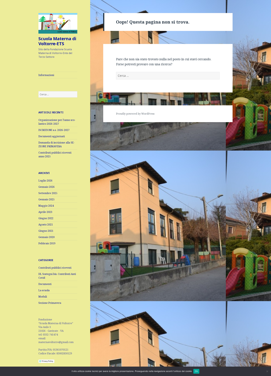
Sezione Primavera (49, 303)
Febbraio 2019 (46, 243)
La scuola (44, 290)
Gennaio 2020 (46, 237)
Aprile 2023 (45, 212)
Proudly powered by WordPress (135, 113)
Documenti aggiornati (51, 136)
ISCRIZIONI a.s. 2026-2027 (53, 130)
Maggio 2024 (46, 205)
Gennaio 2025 (46, 199)
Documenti (44, 284)
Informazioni (46, 75)
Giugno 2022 (45, 218)
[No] (267, 371)
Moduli (42, 296)
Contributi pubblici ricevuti (54, 267)
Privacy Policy (47, 361)
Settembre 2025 (47, 193)
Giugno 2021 (45, 231)
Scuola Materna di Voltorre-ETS (57, 41)
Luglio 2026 (45, 180)
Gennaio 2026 (46, 187)
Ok (196, 371)
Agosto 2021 (45, 224)
